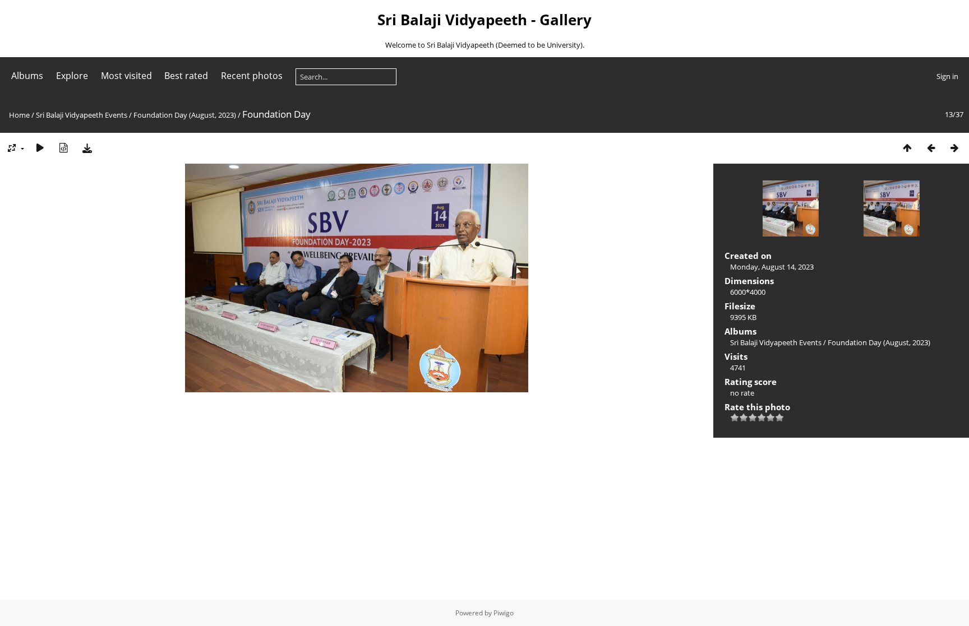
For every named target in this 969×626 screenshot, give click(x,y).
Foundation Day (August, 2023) (184, 115)
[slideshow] (40, 147)
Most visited (126, 75)
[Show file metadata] (63, 147)
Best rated (186, 75)
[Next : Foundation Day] (954, 147)
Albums (27, 75)
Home (19, 115)
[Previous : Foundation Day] (931, 147)
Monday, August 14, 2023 (772, 267)
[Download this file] (87, 147)
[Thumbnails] (907, 147)
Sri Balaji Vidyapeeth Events (81, 115)
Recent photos (252, 75)
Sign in (947, 76)
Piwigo (503, 613)
